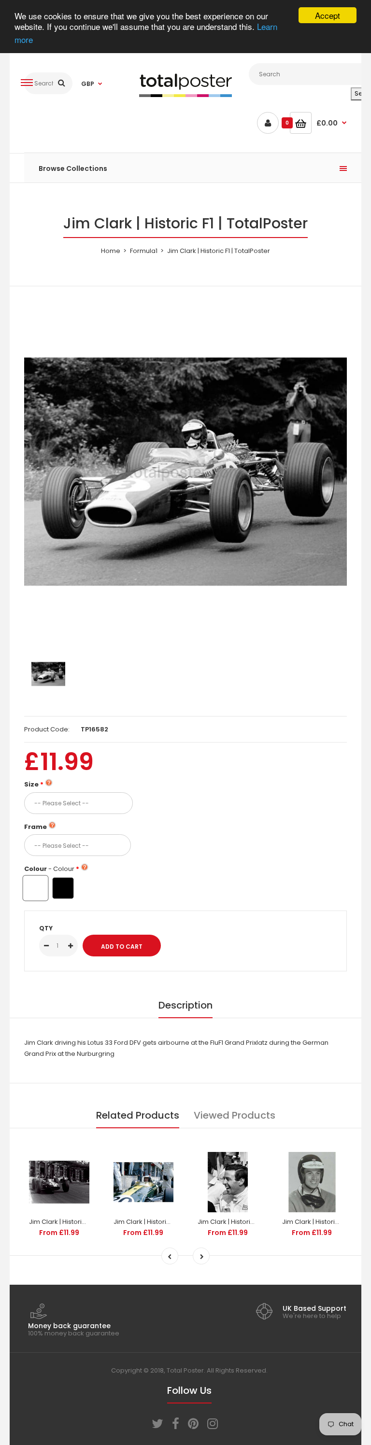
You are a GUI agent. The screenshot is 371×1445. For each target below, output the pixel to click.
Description (185, 1005)
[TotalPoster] (185, 94)
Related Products (137, 1115)
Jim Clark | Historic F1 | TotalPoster (80, 1221)
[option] (185, 471)
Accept (327, 15)
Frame (35, 826)
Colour (49, 868)
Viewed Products (234, 1115)
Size (31, 784)
